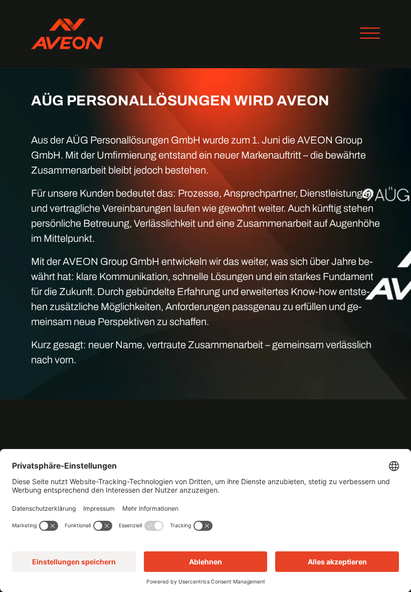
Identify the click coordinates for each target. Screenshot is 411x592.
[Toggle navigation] (366, 34)
